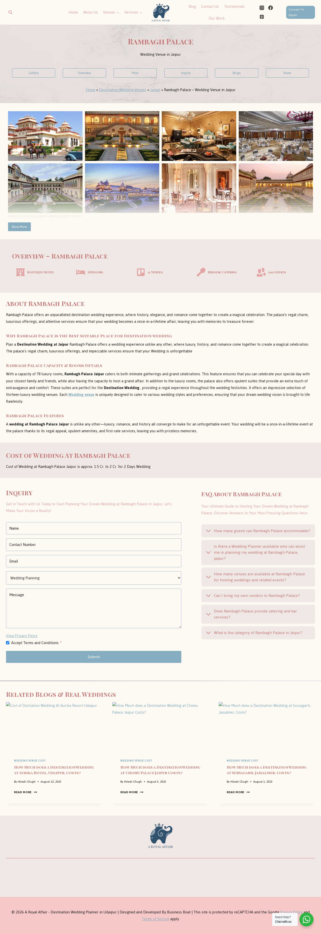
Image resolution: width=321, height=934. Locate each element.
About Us (90, 12)
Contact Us (210, 6)
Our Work (217, 18)
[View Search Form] (10, 12)
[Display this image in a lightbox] (45, 136)
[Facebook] (270, 7)
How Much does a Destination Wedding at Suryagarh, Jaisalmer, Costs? (266, 770)
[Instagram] (261, 7)
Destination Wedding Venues (122, 89)
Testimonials (234, 6)
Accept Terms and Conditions (36, 642)
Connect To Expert (296, 12)
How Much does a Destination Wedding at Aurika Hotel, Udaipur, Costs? (54, 770)
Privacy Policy (291, 912)
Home (73, 12)
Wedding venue (81, 394)
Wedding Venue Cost (30, 760)
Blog (192, 6)
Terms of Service (155, 918)
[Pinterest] (261, 16)
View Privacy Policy (21, 635)
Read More (24, 792)
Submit (94, 657)
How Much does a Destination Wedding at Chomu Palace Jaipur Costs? (160, 770)
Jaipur (155, 89)
